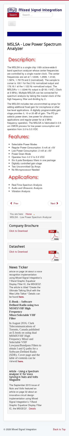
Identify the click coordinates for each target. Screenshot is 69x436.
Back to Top (59, 429)
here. (21, 295)
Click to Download (18, 230)
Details (32, 407)
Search (13, 14)
